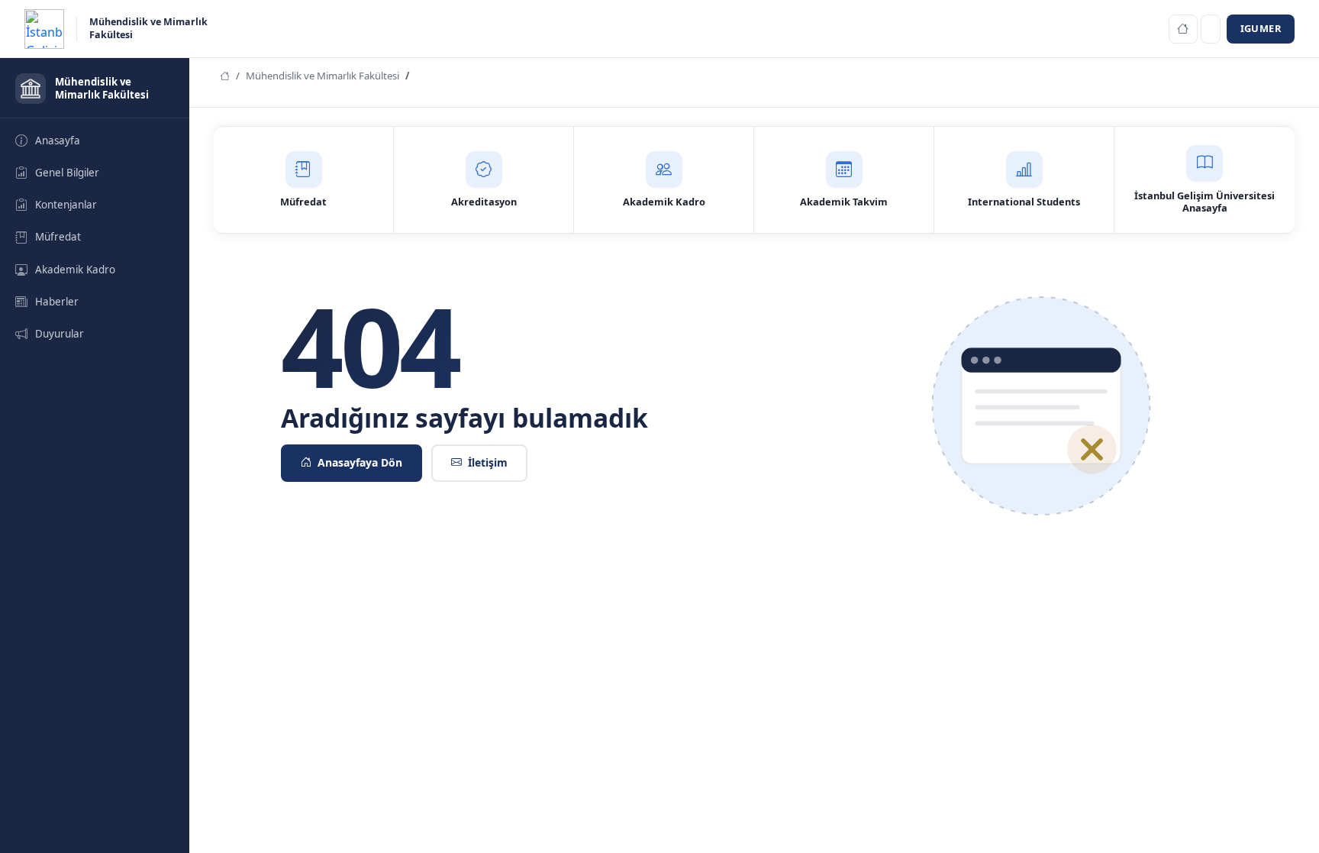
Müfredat (58, 237)
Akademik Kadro (75, 269)
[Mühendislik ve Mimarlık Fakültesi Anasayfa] (1183, 29)
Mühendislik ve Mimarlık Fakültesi (322, 75)
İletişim (488, 462)
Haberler (57, 302)
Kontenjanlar (66, 205)
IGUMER (1260, 28)
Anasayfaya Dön (360, 462)
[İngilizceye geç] (1211, 29)
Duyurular (59, 334)
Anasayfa (57, 140)
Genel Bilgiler (67, 172)
